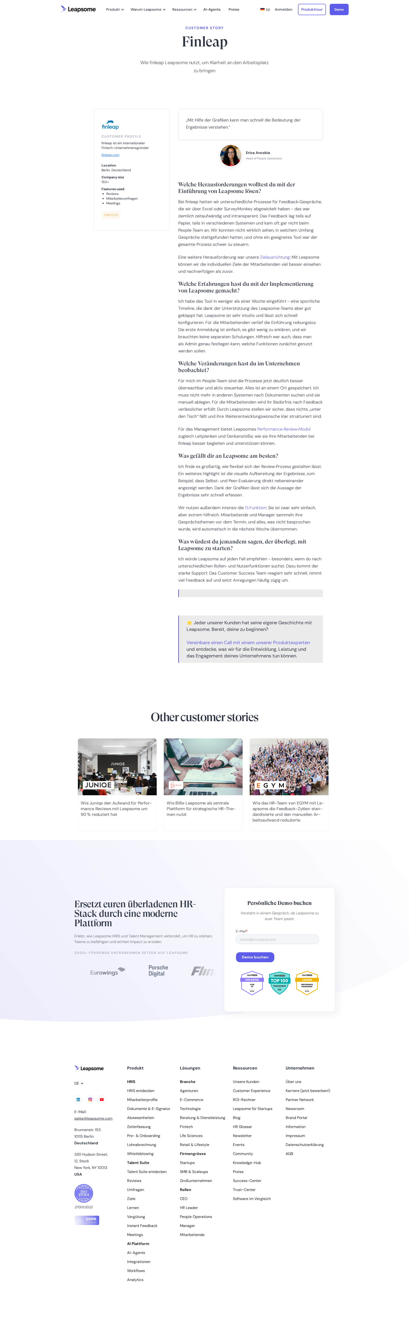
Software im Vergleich (252, 1199)
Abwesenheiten (140, 1118)
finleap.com (110, 155)
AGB (289, 1154)
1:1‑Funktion (255, 508)
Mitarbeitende (192, 1235)
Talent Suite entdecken (147, 1172)
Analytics (135, 1280)
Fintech (186, 1127)
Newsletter (242, 1136)
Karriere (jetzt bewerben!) (308, 1091)
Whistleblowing (140, 1154)
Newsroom (295, 1109)
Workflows (136, 1271)
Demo (339, 9)
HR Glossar (242, 1127)
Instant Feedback (142, 1226)
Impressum (295, 1136)
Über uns (293, 1082)
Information (296, 1127)
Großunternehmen (196, 1181)
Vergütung (136, 1217)
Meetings (135, 1235)
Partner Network (300, 1100)
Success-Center (247, 1181)
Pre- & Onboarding (143, 1136)
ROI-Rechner (244, 1100)
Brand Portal (296, 1118)
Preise (234, 9)
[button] (114, 9)
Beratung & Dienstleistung (202, 1118)
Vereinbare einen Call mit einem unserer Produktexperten (248, 642)
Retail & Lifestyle (194, 1145)
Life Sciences (191, 1136)
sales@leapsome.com (93, 1118)
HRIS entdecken (140, 1091)
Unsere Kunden (246, 1082)
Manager (187, 1226)
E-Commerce (191, 1100)
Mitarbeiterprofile (142, 1100)
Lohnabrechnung (141, 1145)
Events (239, 1145)
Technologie (190, 1109)
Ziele (131, 1199)
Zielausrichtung (275, 257)
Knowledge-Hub (247, 1163)
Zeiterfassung (139, 1127)
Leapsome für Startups (252, 1109)
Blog (236, 1118)
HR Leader (189, 1208)
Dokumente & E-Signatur (148, 1109)
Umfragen (135, 1190)
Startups (187, 1163)
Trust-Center (244, 1190)
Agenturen (189, 1091)
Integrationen (138, 1262)
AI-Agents (212, 9)
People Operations (196, 1217)
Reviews (134, 1181)
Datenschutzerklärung (305, 1145)
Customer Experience (251, 1091)
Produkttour (312, 9)
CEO (183, 1199)
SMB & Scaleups (194, 1172)
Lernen (133, 1208)
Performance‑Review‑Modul (284, 429)
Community (243, 1154)
